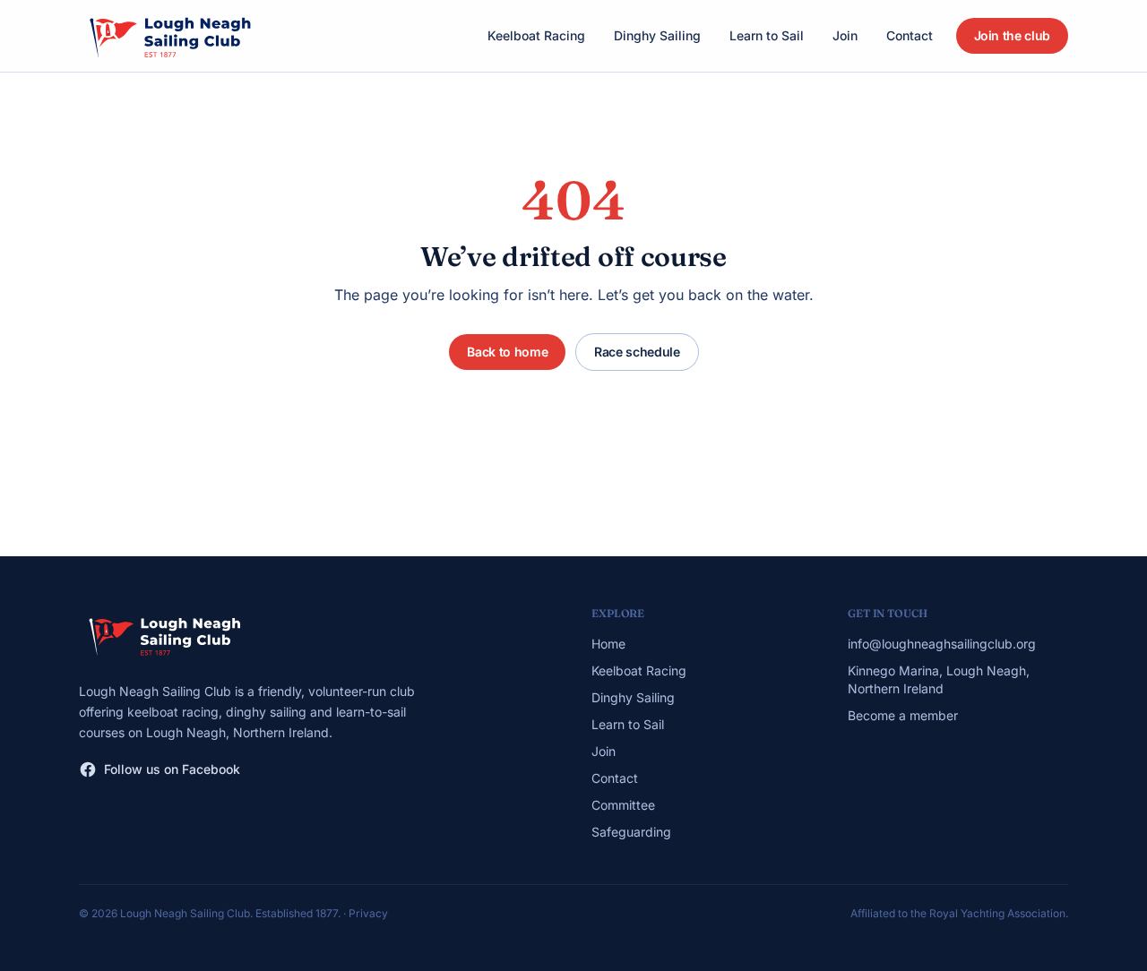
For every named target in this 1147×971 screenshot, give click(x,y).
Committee (623, 804)
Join (845, 35)
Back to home (507, 351)
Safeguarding (631, 831)
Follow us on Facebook (172, 769)
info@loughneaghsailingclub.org (942, 643)
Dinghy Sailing (657, 35)
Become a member (903, 715)
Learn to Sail (766, 35)
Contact (909, 35)
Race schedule (636, 351)
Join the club (1012, 35)
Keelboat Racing (536, 35)
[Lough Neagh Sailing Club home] (169, 35)
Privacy (368, 913)
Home (608, 643)
